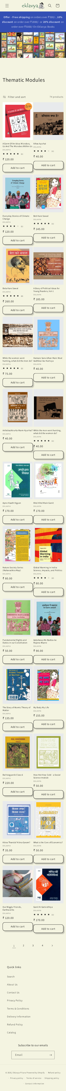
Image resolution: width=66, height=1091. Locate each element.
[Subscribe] (50, 1055)
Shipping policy (52, 1078)
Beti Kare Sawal (41, 216)
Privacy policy (16, 1078)
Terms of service (33, 1078)
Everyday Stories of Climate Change (16, 217)
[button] (7, 6)
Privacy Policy (14, 1000)
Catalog (11, 1032)
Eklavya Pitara (19, 1072)
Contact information (34, 1083)
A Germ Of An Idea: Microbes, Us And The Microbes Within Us (17, 145)
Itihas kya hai (39, 143)
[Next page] (52, 945)
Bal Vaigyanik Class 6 (13, 774)
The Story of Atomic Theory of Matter (16, 709)
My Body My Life (41, 707)
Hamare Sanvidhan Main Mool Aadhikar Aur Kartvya (47, 359)
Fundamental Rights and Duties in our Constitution (15, 641)
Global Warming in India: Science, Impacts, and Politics (47, 569)
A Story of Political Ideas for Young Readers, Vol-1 (46, 289)
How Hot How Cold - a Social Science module (47, 776)
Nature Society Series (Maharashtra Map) (13, 569)
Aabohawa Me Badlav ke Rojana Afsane (45, 641)
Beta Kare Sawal (10, 288)
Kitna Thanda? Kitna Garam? (16, 842)
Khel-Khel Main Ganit (43, 503)
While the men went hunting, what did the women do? (47, 431)
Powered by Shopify (36, 1072)
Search (11, 976)
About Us (12, 984)
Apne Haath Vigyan (12, 503)
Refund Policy (15, 1024)
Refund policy (54, 1072)
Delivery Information (19, 1016)
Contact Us (13, 992)
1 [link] (14, 945)
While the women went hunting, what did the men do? (17, 359)
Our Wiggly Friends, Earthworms (12, 908)
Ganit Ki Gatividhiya (43, 907)
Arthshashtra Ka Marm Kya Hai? (18, 430)
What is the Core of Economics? (48, 842)
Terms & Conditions (18, 1008)
